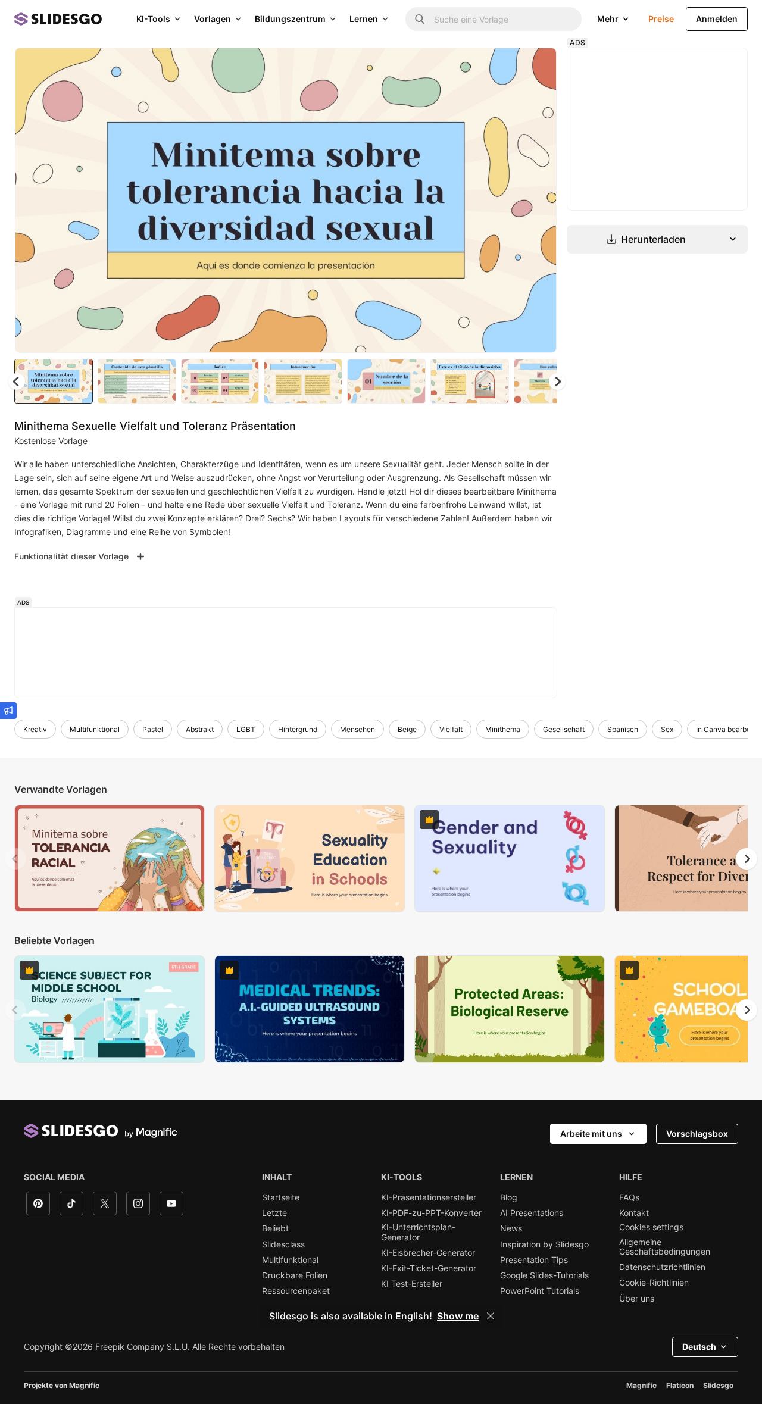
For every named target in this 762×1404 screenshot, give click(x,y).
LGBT (245, 729)
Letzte (274, 1213)
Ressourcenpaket (296, 1291)
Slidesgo (718, 1385)
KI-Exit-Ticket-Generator (428, 1268)
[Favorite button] (505, 67)
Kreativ (35, 729)
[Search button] (419, 19)
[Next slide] (538, 200)
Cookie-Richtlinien (654, 1282)
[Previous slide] (15, 859)
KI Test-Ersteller (411, 1284)
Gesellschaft (564, 729)
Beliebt (275, 1228)
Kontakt (634, 1213)
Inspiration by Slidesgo (544, 1244)
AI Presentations (531, 1213)
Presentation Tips (534, 1260)
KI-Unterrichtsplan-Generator (418, 1232)
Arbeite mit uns (591, 1133)
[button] (557, 381)
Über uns (636, 1298)
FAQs (629, 1197)
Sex (667, 729)
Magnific (641, 1385)
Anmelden (717, 19)
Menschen (357, 729)
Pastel (152, 729)
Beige (407, 729)
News (511, 1228)
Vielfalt (451, 729)
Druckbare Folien (294, 1275)
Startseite (280, 1197)
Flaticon (680, 1385)
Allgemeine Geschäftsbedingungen (664, 1246)
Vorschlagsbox (697, 1133)
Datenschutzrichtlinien (662, 1267)
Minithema (502, 729)
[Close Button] (490, 1315)
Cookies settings (651, 1227)
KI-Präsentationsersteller (428, 1197)
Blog (508, 1197)
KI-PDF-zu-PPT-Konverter (431, 1213)
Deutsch (699, 1347)
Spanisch (622, 729)
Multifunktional (95, 729)
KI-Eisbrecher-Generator (428, 1253)
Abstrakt (200, 729)
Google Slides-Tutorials (544, 1275)
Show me (458, 1316)
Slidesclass (283, 1244)
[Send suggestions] (8, 710)
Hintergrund (297, 729)
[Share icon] (536, 67)
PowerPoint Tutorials (539, 1291)
